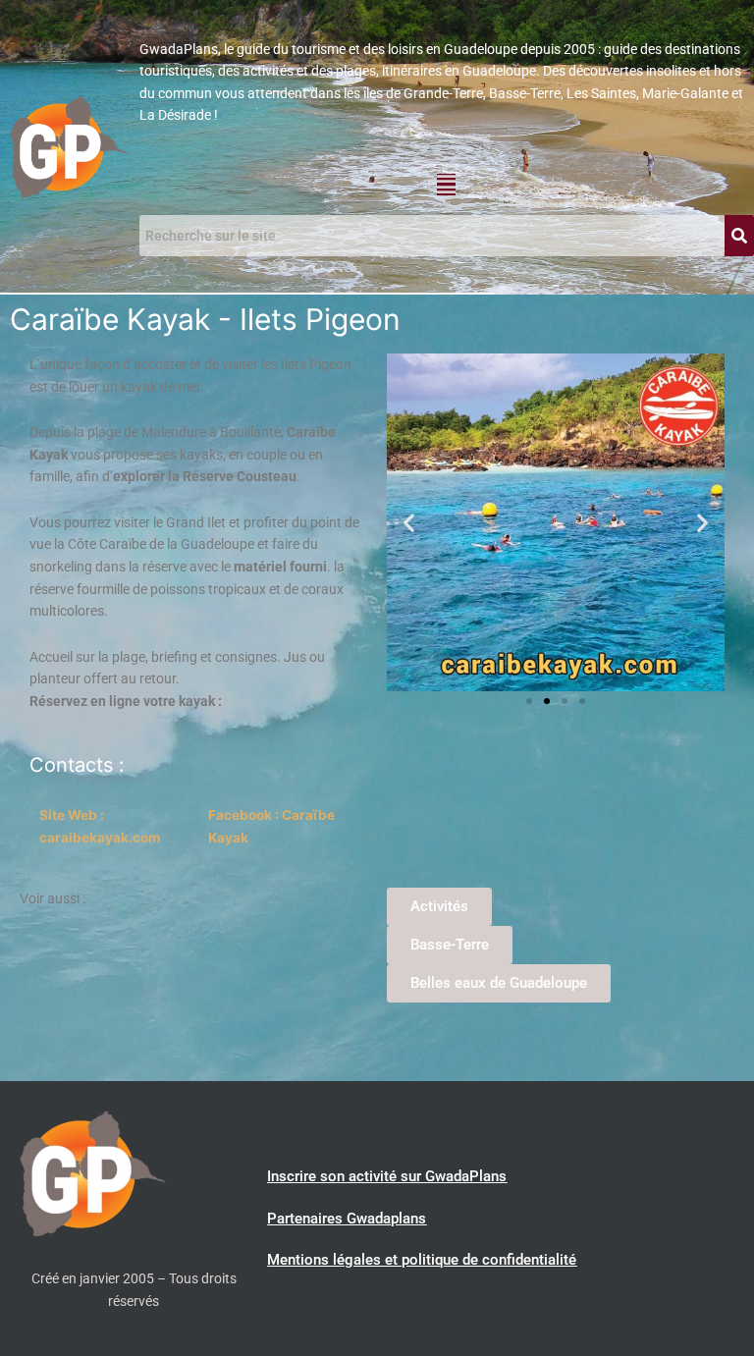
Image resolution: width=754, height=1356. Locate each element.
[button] (446, 184)
